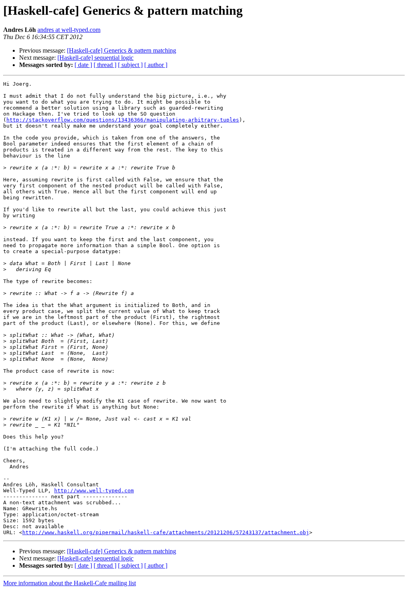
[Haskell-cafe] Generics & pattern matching (121, 50)
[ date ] (83, 64)
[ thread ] (105, 64)
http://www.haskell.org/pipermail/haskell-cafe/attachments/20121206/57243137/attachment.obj (165, 532)
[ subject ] (130, 64)
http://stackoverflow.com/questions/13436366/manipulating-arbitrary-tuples (122, 120)
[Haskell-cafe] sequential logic (95, 57)
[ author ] (155, 64)
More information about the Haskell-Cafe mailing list (69, 583)
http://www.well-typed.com (94, 491)
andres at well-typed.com (68, 29)
